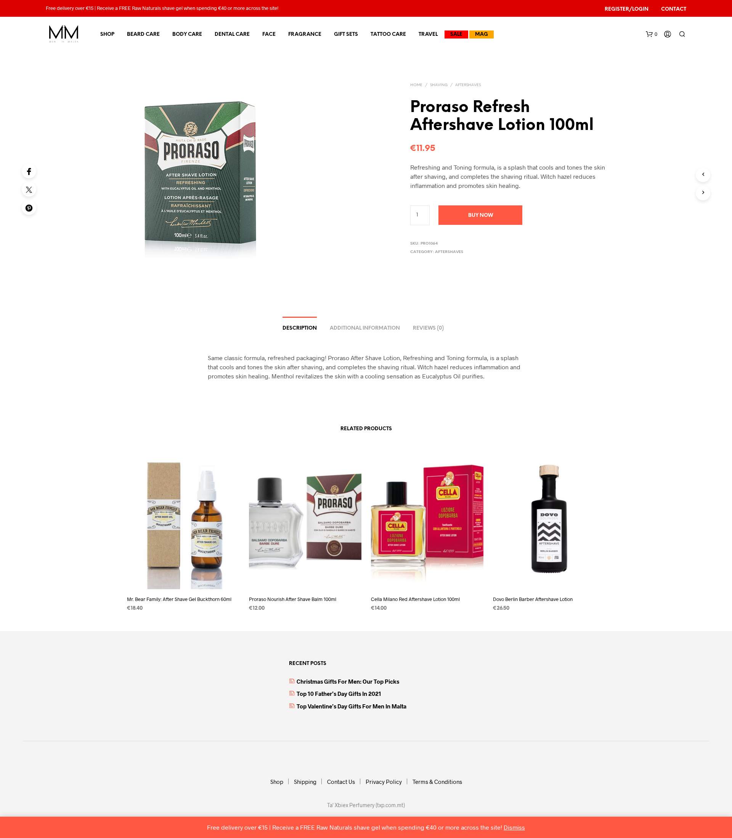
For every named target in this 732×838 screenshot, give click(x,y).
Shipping (305, 781)
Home (416, 85)
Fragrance (304, 34)
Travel (428, 34)
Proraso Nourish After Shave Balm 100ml (292, 599)
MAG (481, 34)
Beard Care (143, 34)
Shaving (439, 85)
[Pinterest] (29, 207)
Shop (107, 34)
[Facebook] (29, 171)
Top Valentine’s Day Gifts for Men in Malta (351, 706)
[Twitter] (29, 189)
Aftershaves (468, 85)
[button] (651, 34)
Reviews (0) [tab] (428, 328)
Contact (673, 9)
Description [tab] (300, 328)
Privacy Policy (384, 781)
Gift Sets (346, 34)
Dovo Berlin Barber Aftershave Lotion (533, 599)
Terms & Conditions (437, 781)
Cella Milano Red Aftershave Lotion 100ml (415, 599)
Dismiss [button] (514, 827)
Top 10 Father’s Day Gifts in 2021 (339, 693)
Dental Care (232, 34)
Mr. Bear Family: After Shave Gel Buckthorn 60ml (179, 599)
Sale (456, 34)
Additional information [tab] (365, 328)
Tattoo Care (388, 34)
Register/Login (627, 9)
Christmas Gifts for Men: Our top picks (348, 681)
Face (269, 34)
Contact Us (341, 781)
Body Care (187, 34)
